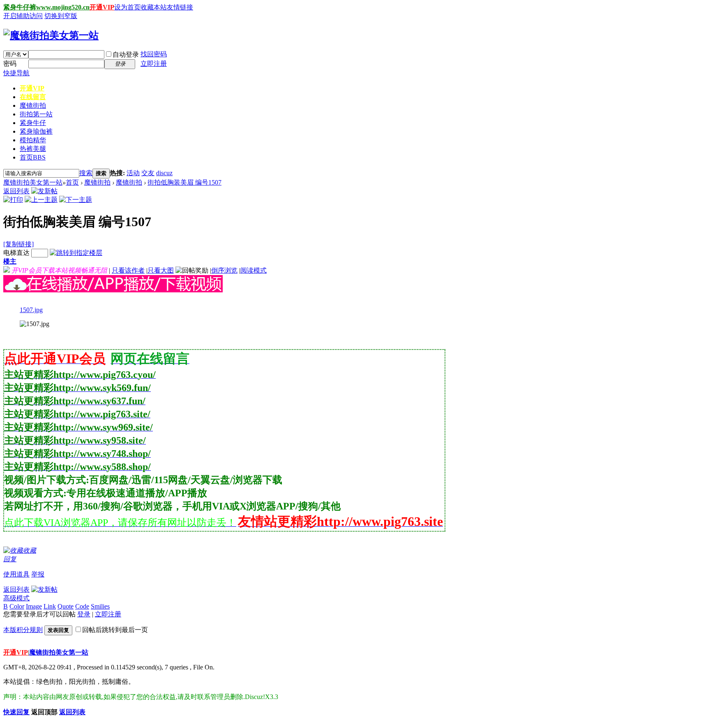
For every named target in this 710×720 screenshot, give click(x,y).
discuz (164, 172)
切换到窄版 (60, 15)
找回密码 (154, 54)
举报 (37, 574)
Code (82, 606)
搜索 (85, 172)
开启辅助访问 (23, 15)
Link (50, 606)
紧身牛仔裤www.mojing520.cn (46, 7)
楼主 (9, 261)
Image (34, 606)
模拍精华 (33, 140)
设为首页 (127, 7)
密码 (9, 63)
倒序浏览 (224, 270)
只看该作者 (128, 270)
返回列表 (16, 191)
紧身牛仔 (33, 122)
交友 (147, 172)
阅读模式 (253, 270)
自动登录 (126, 54)
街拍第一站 (36, 114)
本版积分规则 (23, 629)
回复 (9, 559)
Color (16, 606)
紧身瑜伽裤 (36, 131)
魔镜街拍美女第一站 (32, 182)
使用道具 (16, 574)
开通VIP (102, 7)
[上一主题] (41, 199)
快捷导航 (16, 72)
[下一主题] (75, 199)
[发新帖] (44, 191)
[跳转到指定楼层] (76, 252)
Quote (66, 606)
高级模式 (16, 598)
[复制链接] (18, 244)
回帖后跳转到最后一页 (115, 629)
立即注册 (154, 63)
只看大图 (161, 270)
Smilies (100, 606)
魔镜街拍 (33, 105)
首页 (33, 157)
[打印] (13, 199)
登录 (83, 614)
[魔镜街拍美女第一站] (51, 35)
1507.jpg (31, 309)
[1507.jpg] (34, 324)
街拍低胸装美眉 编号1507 (184, 182)
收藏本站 (154, 7)
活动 (133, 172)
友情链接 (180, 7)
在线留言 (33, 96)
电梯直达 (16, 252)
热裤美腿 (33, 148)
